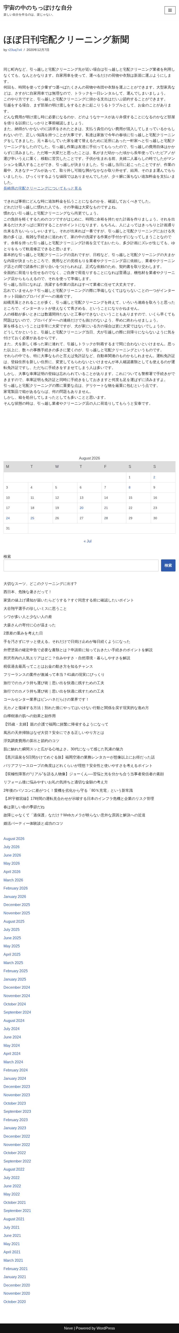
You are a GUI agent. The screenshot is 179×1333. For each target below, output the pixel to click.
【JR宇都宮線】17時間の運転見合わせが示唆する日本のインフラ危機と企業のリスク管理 (78, 799)
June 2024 (12, 1037)
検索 (7, 556)
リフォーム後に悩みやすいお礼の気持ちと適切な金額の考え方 (55, 782)
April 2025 (12, 954)
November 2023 (16, 1095)
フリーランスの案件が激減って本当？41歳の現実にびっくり (54, 674)
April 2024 (12, 1054)
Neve (68, 1328)
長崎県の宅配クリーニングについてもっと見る (42, 188)
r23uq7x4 (15, 50)
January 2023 (14, 1128)
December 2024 (16, 987)
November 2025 (16, 913)
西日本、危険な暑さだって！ (27, 592)
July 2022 (11, 1178)
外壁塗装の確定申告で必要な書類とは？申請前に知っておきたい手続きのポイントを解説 (78, 650)
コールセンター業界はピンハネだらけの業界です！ (46, 699)
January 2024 (14, 1078)
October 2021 (14, 1203)
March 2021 (13, 1260)
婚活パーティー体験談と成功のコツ (33, 823)
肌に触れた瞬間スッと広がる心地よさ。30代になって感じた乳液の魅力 (63, 749)
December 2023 (16, 1087)
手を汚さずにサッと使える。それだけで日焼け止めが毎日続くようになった (66, 642)
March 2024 (13, 1062)
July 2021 (11, 1227)
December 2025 (16, 905)
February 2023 (15, 1120)
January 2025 (14, 979)
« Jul (88, 541)
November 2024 (16, 996)
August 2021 (13, 1219)
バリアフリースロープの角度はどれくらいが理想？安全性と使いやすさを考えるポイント (78, 766)
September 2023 (17, 1111)
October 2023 (14, 1103)
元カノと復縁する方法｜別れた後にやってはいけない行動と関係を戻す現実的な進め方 (76, 708)
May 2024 (11, 1045)
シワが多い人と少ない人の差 (27, 617)
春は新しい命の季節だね (24, 807)
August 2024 (13, 1021)
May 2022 (11, 1194)
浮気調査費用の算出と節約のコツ (31, 741)
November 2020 (16, 1293)
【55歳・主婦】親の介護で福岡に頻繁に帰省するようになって (55, 724)
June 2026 (12, 855)
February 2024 (15, 1070)
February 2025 (15, 971)
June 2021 (12, 1236)
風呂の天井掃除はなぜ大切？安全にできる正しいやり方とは (53, 733)
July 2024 (11, 1029)
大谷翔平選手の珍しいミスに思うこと (35, 609)
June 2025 (12, 938)
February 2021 (15, 1269)
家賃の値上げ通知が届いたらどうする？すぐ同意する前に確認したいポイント (68, 600)
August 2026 (13, 839)
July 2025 (11, 930)
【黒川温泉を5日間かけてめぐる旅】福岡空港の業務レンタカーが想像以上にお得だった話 (79, 757)
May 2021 (11, 1244)
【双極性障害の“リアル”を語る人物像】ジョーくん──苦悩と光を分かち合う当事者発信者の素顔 (83, 774)
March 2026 (13, 880)
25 (32, 518)
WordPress (105, 1328)
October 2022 (14, 1153)
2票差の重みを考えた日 (23, 633)
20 (81, 508)
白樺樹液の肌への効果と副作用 (29, 716)
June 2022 (12, 1186)
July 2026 (11, 847)
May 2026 (11, 863)
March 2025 (13, 963)
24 (8, 518)
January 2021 (14, 1277)
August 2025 (13, 921)
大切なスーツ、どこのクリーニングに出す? (39, 584)
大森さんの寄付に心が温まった (29, 625)
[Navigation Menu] (170, 10)
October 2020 (14, 1302)
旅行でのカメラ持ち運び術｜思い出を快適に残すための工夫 (53, 683)
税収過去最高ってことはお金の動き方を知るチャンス (48, 666)
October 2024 (14, 1004)
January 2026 (14, 897)
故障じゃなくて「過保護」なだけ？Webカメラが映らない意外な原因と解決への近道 (74, 815)
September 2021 (17, 1211)
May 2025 (11, 946)
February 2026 (15, 888)
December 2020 (16, 1285)
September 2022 (17, 1161)
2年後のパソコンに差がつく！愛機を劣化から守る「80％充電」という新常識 (68, 790)
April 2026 (12, 872)
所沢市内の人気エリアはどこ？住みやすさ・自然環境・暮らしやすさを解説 (66, 658)
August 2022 (13, 1169)
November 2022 (16, 1145)
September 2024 (17, 1012)
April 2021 (12, 1252)
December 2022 (16, 1136)
